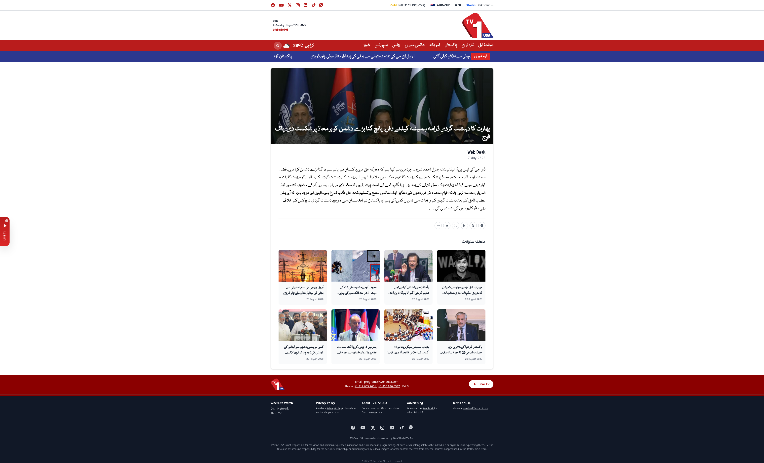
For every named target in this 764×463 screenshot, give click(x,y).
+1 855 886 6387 (389, 386)
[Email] (438, 225)
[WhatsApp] (455, 225)
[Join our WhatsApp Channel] (321, 5)
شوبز (366, 45)
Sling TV (276, 413)
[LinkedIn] (464, 225)
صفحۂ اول (485, 45)
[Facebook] (481, 225)
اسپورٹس (381, 45)
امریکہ (435, 45)
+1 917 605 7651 (366, 386)
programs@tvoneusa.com (381, 382)
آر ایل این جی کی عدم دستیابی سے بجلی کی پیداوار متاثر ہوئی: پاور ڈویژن (385, 56)
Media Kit (428, 408)
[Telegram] (446, 225)
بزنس (396, 45)
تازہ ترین (468, 45)
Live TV (483, 384)
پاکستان (451, 45)
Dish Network (279, 408)
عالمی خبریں (415, 45)
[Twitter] (473, 225)
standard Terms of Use (475, 408)
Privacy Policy (334, 408)
